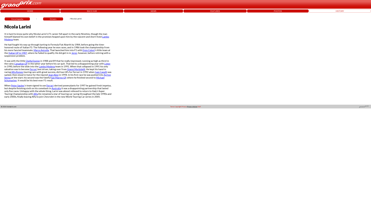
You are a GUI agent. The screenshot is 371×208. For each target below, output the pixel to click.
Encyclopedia (17, 19)
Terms (172, 106)
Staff (199, 106)
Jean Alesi (53, 74)
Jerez (74, 53)
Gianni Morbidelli (76, 69)
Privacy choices (192, 106)
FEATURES (215, 11)
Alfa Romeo (17, 72)
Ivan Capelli (101, 72)
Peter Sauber (18, 85)
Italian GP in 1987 (17, 53)
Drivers (53, 19)
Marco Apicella (41, 50)
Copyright (178, 106)
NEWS (153, 11)
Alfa (35, 93)
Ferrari (33, 69)
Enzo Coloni (89, 50)
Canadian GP (20, 63)
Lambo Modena (47, 66)
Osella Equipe (33, 60)
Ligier (107, 63)
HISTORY (340, 11)
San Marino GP (58, 77)
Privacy (184, 106)
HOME (30, 11)
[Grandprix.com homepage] (364, 106)
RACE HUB (92, 11)
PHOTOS (278, 11)
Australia (56, 88)
